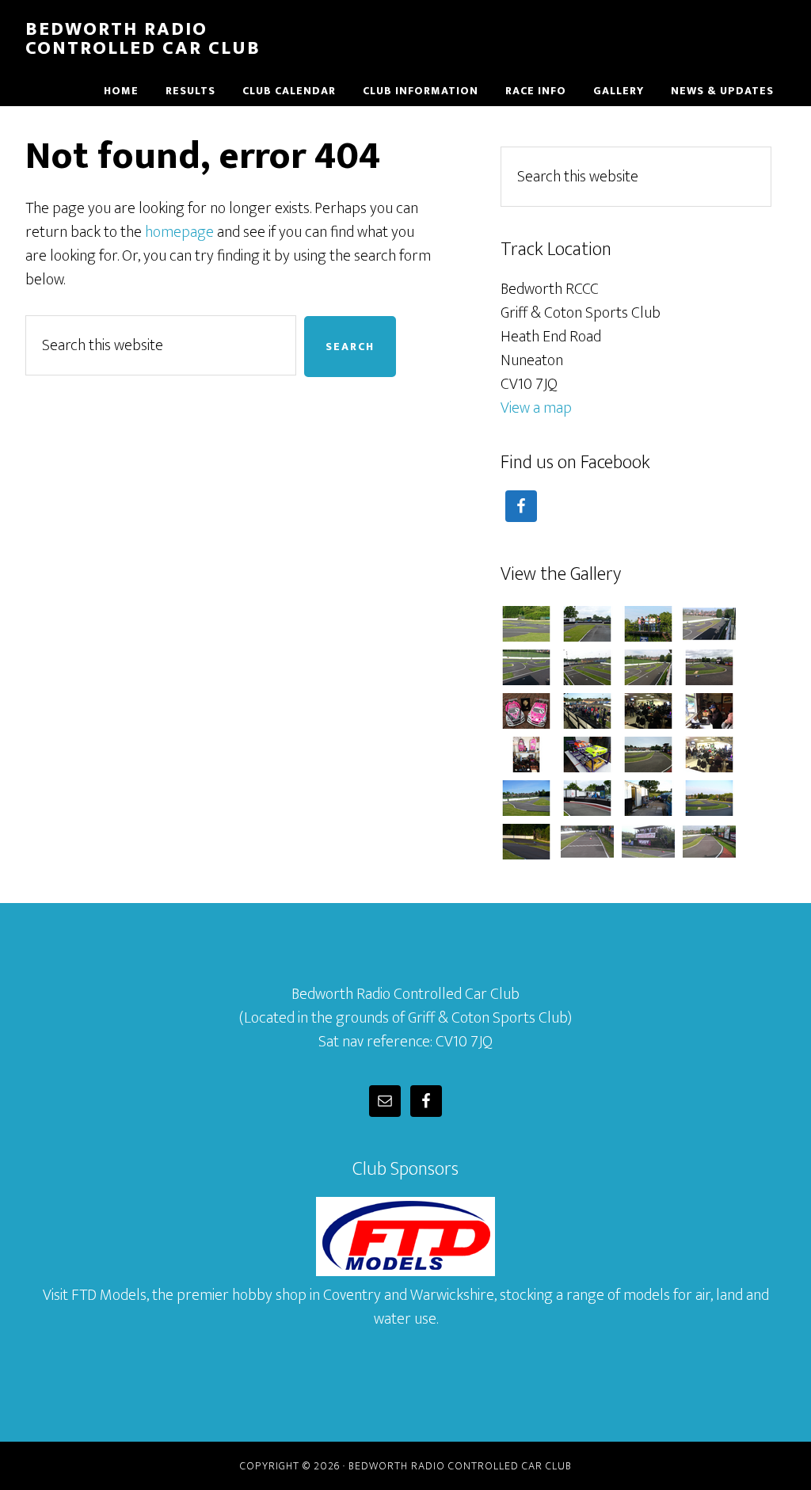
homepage (179, 232)
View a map (536, 407)
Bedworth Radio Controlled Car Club (143, 38)
